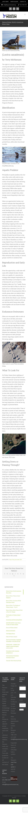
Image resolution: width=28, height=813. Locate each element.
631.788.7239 (6, 780)
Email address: (21, 701)
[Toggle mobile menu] (25, 14)
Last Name (22, 693)
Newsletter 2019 (18, 559)
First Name (22, 685)
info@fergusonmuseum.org (10, 784)
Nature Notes (11, 559)
